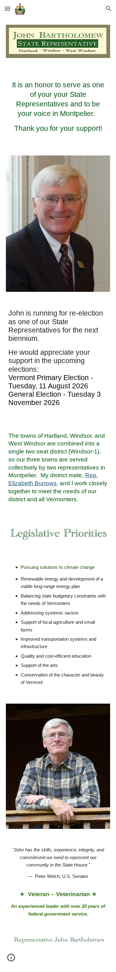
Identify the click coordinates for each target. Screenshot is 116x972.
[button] (7, 8)
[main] (58, 107)
